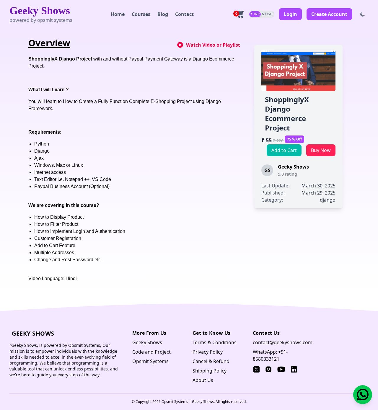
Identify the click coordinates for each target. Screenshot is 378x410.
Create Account (329, 14)
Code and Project (151, 352)
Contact (184, 14)
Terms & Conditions (215, 342)
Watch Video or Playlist (213, 45)
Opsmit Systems (150, 361)
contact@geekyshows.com (282, 342)
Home (118, 14)
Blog (162, 14)
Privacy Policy (208, 352)
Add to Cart (284, 150)
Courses (141, 14)
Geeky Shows (39, 11)
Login (290, 14)
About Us (203, 380)
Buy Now (321, 150)
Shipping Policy (210, 370)
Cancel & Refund (211, 361)
